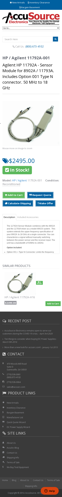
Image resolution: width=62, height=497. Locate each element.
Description (9, 217)
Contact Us (12, 452)
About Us (11, 443)
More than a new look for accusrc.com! (22, 347)
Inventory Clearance (39, 2)
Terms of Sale (13, 462)
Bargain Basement (30, 7)
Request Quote (41, 195)
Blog (14, 480)
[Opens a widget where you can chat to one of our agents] (50, 491)
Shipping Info (13, 457)
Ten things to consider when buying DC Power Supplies (30, 339)
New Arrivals (18, 2)
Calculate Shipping (19, 203)
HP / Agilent (19, 180)
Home (5, 480)
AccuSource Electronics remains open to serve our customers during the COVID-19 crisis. (26, 332)
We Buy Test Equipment (18, 467)
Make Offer (46, 203)
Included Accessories (28, 217)
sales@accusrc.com (16, 387)
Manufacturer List (15, 417)
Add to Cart (15, 195)
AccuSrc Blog (13, 447)
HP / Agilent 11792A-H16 (19, 297)
